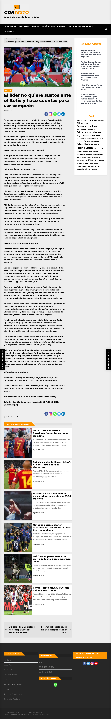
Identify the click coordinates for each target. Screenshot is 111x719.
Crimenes (82, 132)
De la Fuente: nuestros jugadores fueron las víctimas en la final (50, 433)
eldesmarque (11, 405)
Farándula (48, 26)
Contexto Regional (12, 699)
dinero (97, 132)
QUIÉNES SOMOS (46, 667)
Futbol (16, 417)
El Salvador (100, 139)
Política (89, 160)
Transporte (91, 166)
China (80, 123)
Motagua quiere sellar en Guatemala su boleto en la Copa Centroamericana (52, 527)
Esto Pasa (8, 665)
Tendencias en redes (80, 26)
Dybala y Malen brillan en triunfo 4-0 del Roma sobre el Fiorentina (52, 465)
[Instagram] (50, 114)
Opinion (7, 689)
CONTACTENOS (45, 672)
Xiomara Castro (91, 169)
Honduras (85, 148)
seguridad (94, 163)
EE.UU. (96, 135)
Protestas (99, 160)
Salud (86, 163)
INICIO (42, 662)
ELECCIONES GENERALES (86, 139)
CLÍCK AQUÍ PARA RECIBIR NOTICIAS (20, 169)
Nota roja (8, 670)
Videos (61, 26)
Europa (87, 141)
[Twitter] (59, 114)
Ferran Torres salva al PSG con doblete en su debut (51, 589)
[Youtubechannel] (96, 663)
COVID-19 (91, 129)
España (10, 417)
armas (85, 120)
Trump (99, 166)
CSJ (90, 132)
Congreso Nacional (87, 126)
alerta (79, 120)
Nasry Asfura (86, 157)
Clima (86, 123)
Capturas (92, 120)
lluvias (79, 151)
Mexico (85, 151)
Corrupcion (81, 129)
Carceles (101, 120)
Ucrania (80, 169)
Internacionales (29, 26)
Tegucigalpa (81, 166)
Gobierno (88, 144)
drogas (79, 136)
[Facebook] (46, 114)
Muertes (98, 154)
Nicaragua (96, 157)
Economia (87, 136)
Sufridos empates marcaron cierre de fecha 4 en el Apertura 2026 (52, 559)
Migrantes (93, 151)
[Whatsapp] (55, 114)
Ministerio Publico (84, 155)
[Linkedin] (63, 114)
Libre (101, 148)
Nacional (10, 26)
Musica (79, 157)
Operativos (80, 160)
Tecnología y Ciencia (13, 694)
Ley (95, 148)
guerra (96, 144)
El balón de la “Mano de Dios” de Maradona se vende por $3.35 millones (52, 496)
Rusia (79, 163)
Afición (9, 32)
